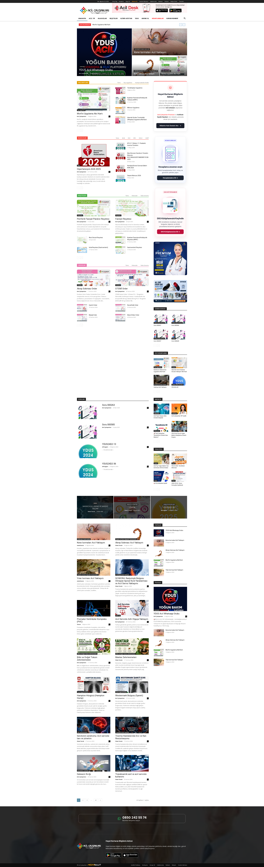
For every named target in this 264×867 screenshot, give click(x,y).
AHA (123, 138)
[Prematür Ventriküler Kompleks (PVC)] (93, 608)
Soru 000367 (157, 325)
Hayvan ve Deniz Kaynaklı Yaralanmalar (145, 71)
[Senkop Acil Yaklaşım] (161, 380)
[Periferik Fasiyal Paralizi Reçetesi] (93, 208)
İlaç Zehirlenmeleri (82, 732)
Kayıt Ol (128, 1)
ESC (129, 138)
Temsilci (181, 1)
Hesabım (121, 1)
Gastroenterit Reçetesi (134, 247)
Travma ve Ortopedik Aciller (123, 770)
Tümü (119, 82)
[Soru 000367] (161, 318)
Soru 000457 (157, 341)
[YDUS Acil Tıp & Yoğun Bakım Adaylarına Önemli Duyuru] (179, 426)
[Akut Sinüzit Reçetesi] (82, 240)
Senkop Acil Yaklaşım (160, 387)
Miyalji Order (93, 315)
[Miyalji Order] (82, 317)
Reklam (161, 1)
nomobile (82, 66)
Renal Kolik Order (132, 305)
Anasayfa (82, 18)
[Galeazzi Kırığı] (93, 763)
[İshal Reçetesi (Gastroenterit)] (82, 250)
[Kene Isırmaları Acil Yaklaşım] (159, 41)
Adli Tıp (118, 615)
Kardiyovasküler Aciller (142, 82)
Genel (173, 338)
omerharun (80, 545)
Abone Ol (145, 18)
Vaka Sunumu (145, 195)
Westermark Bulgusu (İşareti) (129, 695)
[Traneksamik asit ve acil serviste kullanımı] (132, 763)
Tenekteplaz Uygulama (134, 88)
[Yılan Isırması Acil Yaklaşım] (93, 567)
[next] (184, 24)
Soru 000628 (175, 341)
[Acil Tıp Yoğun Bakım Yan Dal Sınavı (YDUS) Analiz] (161, 459)
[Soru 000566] (179, 318)
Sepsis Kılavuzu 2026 (134, 175)
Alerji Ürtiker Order (133, 315)
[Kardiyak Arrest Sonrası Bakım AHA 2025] (120, 168)
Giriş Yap (114, 1)
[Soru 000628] (179, 334)
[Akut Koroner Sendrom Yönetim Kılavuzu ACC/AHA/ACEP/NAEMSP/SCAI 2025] (120, 155)
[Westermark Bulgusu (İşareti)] (132, 684)
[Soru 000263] (88, 411)
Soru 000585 (108, 424)
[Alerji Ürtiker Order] (120, 317)
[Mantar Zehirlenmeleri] (132, 646)
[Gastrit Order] (82, 307)
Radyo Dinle (174, 1)
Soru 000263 (108, 405)
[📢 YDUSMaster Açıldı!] (161, 476)
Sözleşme (145, 865)
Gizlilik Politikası (135, 865)
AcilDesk (174, 413)
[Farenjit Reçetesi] (132, 208)
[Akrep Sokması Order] (93, 278)
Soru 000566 (175, 325)
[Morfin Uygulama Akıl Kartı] (173, 66)
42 (96, 800)
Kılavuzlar (102, 18)
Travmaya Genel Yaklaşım (122, 574)
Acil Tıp (92, 18)
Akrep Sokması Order (87, 288)
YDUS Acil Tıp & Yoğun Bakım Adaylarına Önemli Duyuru (178, 435)
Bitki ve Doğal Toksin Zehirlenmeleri (87, 653)
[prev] (180, 24)
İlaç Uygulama (166, 71)
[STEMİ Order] (132, 278)
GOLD (140, 138)
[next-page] (81, 130)
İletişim (167, 1)
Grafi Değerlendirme (83, 692)
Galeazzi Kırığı (84, 774)
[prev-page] (78, 130)
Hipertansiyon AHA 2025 (89, 169)
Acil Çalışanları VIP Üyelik (178, 416)
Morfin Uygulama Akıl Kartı (90, 113)
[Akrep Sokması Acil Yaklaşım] (145, 66)
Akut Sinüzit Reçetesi (96, 237)
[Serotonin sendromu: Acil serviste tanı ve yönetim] (93, 725)
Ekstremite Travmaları (83, 770)
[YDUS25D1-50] (169, 507)
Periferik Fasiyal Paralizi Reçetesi (93, 219)
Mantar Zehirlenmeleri (126, 657)
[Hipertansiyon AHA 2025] (93, 154)
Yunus (79, 624)
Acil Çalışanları (83, 73)
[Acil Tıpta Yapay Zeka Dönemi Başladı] (161, 409)
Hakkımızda (153, 1)
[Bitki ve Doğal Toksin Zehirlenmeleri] (93, 646)
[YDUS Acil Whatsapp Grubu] (104, 52)
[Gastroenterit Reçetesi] (120, 250)
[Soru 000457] (161, 334)
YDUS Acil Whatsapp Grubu (102, 25)
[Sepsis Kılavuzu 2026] (120, 178)
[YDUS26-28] (179, 380)
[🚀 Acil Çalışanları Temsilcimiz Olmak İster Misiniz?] (161, 426)
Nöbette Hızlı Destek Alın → (170, 126)
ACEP (147, 138)
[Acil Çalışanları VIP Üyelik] (179, 409)
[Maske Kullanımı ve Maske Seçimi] (95, 507)
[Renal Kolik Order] (120, 307)
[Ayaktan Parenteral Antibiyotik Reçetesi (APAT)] (120, 240)
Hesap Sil (152, 865)
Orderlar (80, 285)
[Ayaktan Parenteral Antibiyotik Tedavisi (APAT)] (120, 100)
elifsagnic (105, 447)
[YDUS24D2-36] (88, 470)
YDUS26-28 (174, 387)
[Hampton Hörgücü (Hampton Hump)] (93, 684)
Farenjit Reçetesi (123, 219)
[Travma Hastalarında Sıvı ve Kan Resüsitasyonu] (132, 725)
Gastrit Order (93, 305)
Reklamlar (156, 413)
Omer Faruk (91, 511)
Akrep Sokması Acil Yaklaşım (129, 542)
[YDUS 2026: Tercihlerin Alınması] (179, 459)
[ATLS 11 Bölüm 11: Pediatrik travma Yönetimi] (120, 145)
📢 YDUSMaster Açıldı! (160, 483)
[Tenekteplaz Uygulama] (120, 90)
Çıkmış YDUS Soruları (177, 384)
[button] (184, 19)
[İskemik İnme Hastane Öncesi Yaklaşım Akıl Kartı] (179, 362)
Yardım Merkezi (143, 1)
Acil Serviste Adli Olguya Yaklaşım (131, 619)
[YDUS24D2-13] (88, 450)
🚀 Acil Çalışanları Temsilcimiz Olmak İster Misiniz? (161, 435)
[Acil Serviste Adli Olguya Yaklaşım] (132, 608)
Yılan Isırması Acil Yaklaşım (90, 578)
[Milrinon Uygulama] (120, 110)
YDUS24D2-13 (109, 444)
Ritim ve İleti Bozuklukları (84, 615)
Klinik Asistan (126, 18)
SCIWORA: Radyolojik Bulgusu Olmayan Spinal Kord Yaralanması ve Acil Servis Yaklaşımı (131, 581)
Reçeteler (114, 18)
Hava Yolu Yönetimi (132, 504)
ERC (134, 138)
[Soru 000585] (88, 431)
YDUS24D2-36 (109, 463)
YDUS (137, 18)
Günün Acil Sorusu (159, 323)
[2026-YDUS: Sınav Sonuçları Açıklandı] (179, 476)
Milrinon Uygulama (133, 107)
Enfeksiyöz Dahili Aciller (142, 49)
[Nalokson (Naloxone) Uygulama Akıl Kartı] (161, 362)
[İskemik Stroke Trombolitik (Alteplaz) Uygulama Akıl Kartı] (120, 120)
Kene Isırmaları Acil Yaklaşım (91, 542)
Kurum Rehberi (172, 18)
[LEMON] (132, 507)
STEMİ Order (121, 288)
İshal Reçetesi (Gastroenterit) (98, 247)
